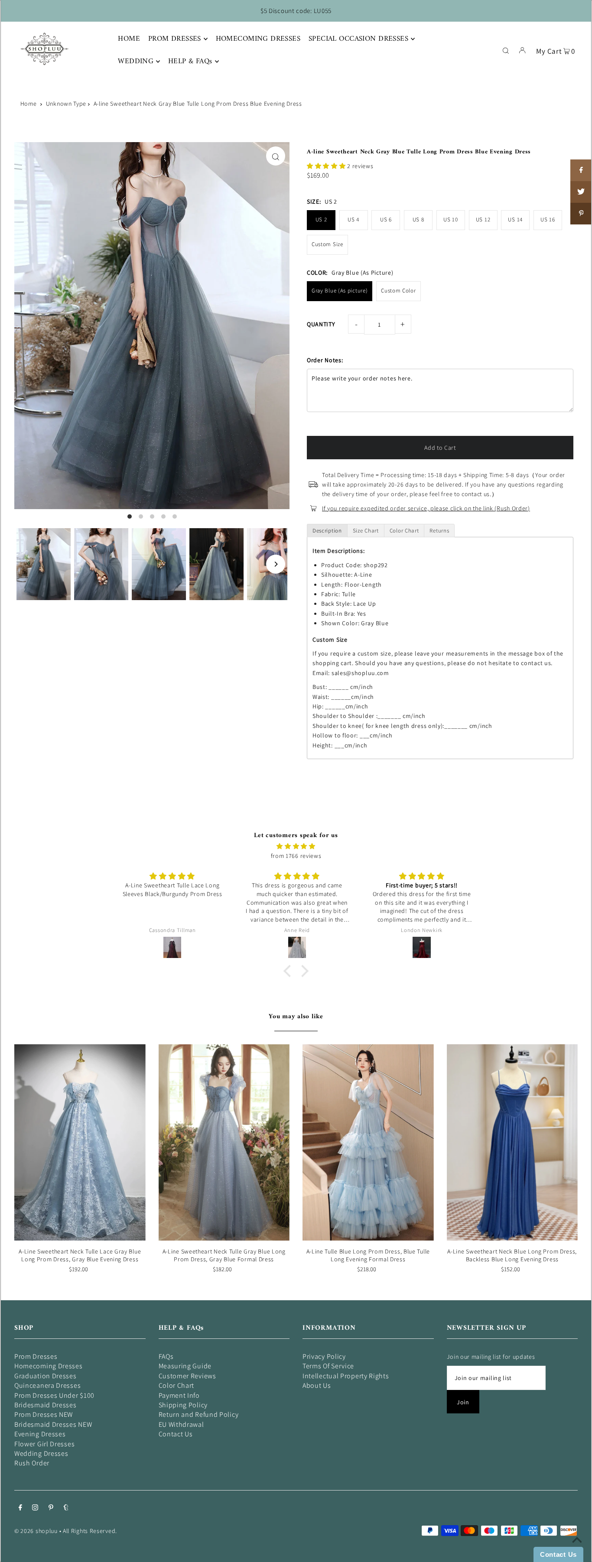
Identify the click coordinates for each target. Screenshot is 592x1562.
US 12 (483, 219)
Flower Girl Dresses (44, 1443)
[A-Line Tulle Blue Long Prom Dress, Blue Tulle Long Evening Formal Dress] (368, 1142)
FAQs (166, 1356)
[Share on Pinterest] (581, 213)
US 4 (353, 219)
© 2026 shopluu (36, 1531)
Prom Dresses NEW (43, 1414)
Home (28, 103)
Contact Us (176, 1434)
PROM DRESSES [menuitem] (174, 38)
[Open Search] (505, 50)
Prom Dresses (35, 1356)
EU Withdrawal (181, 1424)
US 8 (418, 219)
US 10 (450, 219)
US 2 (321, 219)
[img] (296, 846)
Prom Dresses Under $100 (54, 1395)
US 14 (515, 219)
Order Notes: (325, 360)
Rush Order (31, 1463)
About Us (317, 1385)
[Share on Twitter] (581, 192)
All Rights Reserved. (90, 1531)
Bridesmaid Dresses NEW (53, 1424)
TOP (576, 1549)
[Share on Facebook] (581, 170)
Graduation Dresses (45, 1375)
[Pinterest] (51, 1508)
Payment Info (179, 1395)
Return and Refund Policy (199, 1414)
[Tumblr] (66, 1508)
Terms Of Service (328, 1365)
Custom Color (398, 290)
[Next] (275, 564)
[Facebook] (20, 1508)
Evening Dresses (40, 1434)
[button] (327, 166)
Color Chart (177, 1385)
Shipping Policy (183, 1404)
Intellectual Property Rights (346, 1375)
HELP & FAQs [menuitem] (190, 61)
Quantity (321, 324)
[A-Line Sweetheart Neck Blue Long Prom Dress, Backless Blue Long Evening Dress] (512, 1142)
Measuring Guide (185, 1365)
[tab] (327, 530)
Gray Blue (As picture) (340, 290)
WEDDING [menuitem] (135, 61)
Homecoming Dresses (48, 1365)
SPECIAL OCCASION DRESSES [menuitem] (358, 38)
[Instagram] (35, 1508)
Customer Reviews (187, 1375)
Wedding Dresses (41, 1453)
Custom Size (327, 244)
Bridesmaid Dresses (45, 1404)
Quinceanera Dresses (47, 1385)
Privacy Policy (324, 1356)
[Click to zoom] (275, 156)
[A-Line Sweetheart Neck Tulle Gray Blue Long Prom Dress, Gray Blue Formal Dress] (224, 1142)
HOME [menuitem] (129, 38)
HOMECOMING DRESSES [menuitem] (258, 38)
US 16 (547, 219)
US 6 (386, 219)
